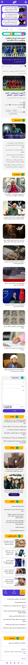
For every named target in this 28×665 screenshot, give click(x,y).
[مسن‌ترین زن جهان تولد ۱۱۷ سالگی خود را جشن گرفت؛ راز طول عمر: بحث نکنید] (14, 185)
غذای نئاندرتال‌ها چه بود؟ (20, 602)
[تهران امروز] (11, 663)
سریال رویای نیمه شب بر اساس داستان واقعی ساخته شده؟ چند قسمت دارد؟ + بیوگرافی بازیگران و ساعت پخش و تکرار (13, 491)
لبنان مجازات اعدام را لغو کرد (17, 506)
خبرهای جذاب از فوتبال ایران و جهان (17, 643)
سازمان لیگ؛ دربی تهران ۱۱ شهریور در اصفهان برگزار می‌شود (14, 433)
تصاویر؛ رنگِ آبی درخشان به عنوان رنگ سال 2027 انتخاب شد (8, 562)
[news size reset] (7, 66)
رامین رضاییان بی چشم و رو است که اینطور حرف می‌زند (14, 426)
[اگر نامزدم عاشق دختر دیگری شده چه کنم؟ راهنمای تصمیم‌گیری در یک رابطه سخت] (19, 543)
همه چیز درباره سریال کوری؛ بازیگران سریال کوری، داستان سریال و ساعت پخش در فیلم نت (13, 241)
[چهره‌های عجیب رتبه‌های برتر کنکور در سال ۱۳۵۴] (14, 317)
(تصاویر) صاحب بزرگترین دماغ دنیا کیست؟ (16, 599)
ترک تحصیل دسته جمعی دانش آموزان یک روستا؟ (14, 349)
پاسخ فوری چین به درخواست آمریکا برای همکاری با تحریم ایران (14, 305)
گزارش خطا (7, 105)
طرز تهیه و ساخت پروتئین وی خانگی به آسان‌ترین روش (8, 581)
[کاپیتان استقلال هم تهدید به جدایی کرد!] (14, 131)
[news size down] (10, 66)
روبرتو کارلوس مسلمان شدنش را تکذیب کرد (16, 430)
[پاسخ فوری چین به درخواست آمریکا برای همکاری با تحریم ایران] (14, 296)
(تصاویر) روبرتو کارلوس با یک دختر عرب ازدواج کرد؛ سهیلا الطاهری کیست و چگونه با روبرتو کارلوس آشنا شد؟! (10, 15)
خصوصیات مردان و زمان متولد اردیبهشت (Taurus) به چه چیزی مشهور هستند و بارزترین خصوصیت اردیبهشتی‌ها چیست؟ (8, 571)
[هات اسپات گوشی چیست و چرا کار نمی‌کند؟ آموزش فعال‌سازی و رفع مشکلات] (19, 553)
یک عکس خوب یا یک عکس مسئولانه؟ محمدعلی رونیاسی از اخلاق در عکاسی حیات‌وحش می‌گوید (15, 516)
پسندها (21, 102)
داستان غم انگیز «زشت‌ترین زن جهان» (17, 616)
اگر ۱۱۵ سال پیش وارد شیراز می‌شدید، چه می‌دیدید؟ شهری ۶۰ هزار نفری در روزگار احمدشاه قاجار (14, 470)
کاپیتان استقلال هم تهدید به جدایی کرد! (14, 136)
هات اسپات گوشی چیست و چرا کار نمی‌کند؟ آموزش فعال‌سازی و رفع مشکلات (9, 552)
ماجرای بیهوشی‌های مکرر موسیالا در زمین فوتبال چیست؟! (13, 438)
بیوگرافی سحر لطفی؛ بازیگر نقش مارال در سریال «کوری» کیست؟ (14, 262)
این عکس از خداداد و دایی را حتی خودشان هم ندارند (13, 510)
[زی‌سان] (14, 2)
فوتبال (20, 29)
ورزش (24, 29)
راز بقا (23, 659)
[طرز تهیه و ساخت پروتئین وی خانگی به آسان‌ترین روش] (19, 582)
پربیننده (14, 593)
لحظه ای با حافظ (18, 34)
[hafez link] (18, 663)
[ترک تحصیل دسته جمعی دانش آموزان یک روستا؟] (14, 339)
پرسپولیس (8, 111)
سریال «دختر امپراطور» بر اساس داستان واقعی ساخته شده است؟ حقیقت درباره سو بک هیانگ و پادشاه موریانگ (10, 22)
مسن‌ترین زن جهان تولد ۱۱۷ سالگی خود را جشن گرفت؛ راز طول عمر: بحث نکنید (14, 195)
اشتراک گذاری (20, 107)
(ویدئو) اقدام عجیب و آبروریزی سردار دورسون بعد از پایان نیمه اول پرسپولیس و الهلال (15, 145)
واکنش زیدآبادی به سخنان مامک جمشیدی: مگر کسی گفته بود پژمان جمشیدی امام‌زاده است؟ (14, 218)
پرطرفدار (22, 593)
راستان (22, 649)
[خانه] (22, 663)
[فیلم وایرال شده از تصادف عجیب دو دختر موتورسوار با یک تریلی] (14, 274)
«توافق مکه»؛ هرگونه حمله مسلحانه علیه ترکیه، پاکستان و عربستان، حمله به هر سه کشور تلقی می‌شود (14, 522)
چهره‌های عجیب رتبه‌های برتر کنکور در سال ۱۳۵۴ (14, 327)
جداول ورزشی (7, 34)
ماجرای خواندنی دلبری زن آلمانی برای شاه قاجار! (15, 624)
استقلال (15, 111)
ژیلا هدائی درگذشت (19, 527)
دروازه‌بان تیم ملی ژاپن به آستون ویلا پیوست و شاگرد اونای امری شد (14, 441)
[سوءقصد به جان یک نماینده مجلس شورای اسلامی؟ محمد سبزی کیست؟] (14, 361)
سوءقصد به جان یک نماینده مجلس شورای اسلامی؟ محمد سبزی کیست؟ (14, 370)
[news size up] (3, 66)
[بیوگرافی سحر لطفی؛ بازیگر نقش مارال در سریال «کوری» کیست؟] (14, 253)
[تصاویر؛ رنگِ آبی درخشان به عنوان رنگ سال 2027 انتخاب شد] (19, 563)
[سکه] (15, 663)
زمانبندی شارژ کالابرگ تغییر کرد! (16, 530)
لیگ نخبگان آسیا (13, 113)
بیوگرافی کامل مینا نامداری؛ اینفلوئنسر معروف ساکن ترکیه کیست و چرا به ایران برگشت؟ (10, 9)
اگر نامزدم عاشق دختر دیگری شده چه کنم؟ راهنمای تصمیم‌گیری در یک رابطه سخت (8, 542)
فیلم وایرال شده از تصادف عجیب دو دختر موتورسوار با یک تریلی (14, 284)
